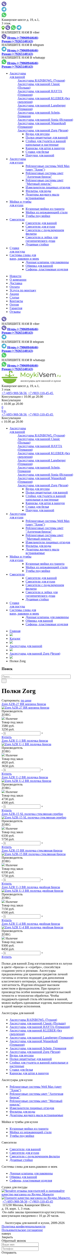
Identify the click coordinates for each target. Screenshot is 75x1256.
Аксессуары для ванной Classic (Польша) (38, 1023)
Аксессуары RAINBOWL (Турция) (33, 1019)
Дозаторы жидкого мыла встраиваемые (42, 196)
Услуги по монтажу (23, 290)
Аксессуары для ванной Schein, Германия (38, 1048)
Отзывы (15, 311)
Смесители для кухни (40, 226)
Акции (14, 294)
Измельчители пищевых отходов (48, 187)
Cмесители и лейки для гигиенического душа (42, 239)
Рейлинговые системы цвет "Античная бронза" (44, 174)
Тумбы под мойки (38, 216)
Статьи (14, 297)
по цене (26, 700)
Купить (7, 737)
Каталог (15, 638)
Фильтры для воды (38, 191)
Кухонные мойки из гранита (45, 208)
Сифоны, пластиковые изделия (47, 269)
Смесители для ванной (41, 223)
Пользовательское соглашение (22, 1230)
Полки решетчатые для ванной (47, 137)
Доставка (16, 283)
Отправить (9, 1252)
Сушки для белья (37, 151)
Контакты (16, 301)
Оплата (15, 286)
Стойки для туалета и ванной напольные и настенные (46, 142)
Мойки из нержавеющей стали (47, 212)
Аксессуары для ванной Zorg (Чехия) (35, 653)
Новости (15, 276)
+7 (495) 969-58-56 (14, 393)
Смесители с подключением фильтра (35, 1156)
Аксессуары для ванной (26, 646)
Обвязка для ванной (39, 265)
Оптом (14, 304)
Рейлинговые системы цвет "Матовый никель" (44, 182)
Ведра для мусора (38, 134)
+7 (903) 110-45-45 (41, 393)
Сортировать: (11, 700)
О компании (18, 279)
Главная (15, 631)
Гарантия (16, 308)
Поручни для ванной (40, 155)
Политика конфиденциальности (23, 1226)
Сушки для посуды (14, 1187)
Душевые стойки (37, 244)
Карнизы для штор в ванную (45, 148)
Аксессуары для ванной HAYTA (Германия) (40, 1027)
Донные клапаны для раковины (47, 262)
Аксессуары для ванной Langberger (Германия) (41, 1037)
